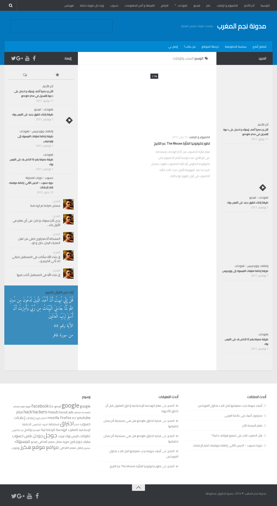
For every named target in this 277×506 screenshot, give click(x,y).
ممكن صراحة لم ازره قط (45, 205)
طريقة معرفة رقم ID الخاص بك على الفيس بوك (31, 162)
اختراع (76, 424)
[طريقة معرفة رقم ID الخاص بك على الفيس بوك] (65, 161)
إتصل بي (173, 46)
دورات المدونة (34, 177)
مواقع (52, 447)
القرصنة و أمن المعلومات (139, 5)
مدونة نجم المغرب (241, 26)
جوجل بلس (33, 436)
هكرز (26, 447)
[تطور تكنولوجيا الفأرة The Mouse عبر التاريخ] (180, 101)
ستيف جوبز (83, 441)
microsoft (85, 412)
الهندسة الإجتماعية (54, 429)
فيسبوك (22, 441)
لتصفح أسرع (259, 46)
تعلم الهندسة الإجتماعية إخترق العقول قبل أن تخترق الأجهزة (141, 408)
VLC (74, 418)
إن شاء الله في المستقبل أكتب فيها (38, 275)
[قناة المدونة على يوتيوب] (27, 58)
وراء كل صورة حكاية (92, 5)
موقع (38, 447)
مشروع (87, 448)
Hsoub (53, 412)
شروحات (182, 5)
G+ (51, 406)
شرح (73, 441)
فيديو (196, 5)
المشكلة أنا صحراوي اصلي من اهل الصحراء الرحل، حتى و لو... (39, 241)
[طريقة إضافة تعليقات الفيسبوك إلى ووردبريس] (65, 138)
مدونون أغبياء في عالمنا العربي (243, 415)
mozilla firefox (59, 417)
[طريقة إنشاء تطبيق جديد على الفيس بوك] (65, 116)
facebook (40, 406)
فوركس (69, 5)
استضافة (53, 424)
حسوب (114, 5)
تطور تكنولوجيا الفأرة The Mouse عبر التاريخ (182, 143)
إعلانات (30, 418)
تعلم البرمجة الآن (252, 425)
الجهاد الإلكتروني (40, 424)
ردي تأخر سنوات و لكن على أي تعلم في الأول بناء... (36, 223)
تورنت (61, 436)
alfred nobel (19, 406)
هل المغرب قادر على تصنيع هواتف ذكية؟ (236, 435)
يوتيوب (15, 448)
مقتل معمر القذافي (71, 448)
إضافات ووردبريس (42, 131)
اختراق (67, 423)
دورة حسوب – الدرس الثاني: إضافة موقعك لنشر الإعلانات (31, 185)
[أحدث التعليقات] (25, 75)
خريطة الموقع (210, 46)
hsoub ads (66, 412)
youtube (83, 417)
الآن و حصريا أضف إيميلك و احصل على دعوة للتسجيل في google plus (33, 93)
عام (208, 5)
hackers (40, 412)
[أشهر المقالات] (57, 75)
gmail (57, 406)
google (70, 405)
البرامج (164, 5)
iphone (77, 412)
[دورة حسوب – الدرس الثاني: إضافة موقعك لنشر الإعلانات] (65, 184)
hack (28, 412)
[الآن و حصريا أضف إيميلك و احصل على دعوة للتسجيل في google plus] (65, 93)
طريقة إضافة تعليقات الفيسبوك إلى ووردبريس (35, 138)
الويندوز (36, 430)
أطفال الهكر (41, 418)
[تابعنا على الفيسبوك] (34, 58)
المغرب (73, 429)
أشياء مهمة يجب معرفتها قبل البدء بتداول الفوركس (230, 405)
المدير (170, 405)
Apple (28, 406)
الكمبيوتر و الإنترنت (227, 5)
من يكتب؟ (190, 46)
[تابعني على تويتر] (13, 58)
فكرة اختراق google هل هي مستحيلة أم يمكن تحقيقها (140, 423)
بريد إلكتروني (18, 430)
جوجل (50, 435)
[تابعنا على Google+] (20, 58)
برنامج (28, 429)
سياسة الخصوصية (235, 46)
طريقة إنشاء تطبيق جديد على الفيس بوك (32, 114)
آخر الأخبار (249, 5)
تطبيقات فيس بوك (77, 436)
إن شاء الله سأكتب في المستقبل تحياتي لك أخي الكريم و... (36, 259)
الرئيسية (265, 5)
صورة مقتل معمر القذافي (53, 442)
